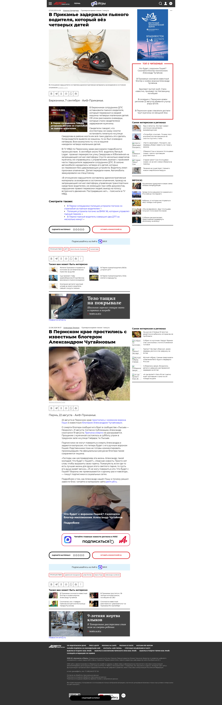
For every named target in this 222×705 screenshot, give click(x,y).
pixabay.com (63, 88)
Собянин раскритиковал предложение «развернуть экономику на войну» (153, 219)
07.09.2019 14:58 (55, 10)
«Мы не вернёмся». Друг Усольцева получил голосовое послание (156, 210)
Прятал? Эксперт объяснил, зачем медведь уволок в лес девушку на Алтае (156, 351)
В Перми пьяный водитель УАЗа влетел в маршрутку (113, 277)
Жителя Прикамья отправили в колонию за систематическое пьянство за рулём (72, 270)
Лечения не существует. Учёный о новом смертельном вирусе (156, 169)
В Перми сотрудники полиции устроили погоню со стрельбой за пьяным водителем (93, 207)
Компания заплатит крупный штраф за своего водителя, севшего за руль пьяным (71, 286)
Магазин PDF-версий (144, 645)
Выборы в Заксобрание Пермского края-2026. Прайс (116, 651)
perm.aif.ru (111, 481)
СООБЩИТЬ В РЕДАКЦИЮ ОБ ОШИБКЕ (81, 653)
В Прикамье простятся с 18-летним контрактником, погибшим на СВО (111, 595)
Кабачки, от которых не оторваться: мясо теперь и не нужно (156, 201)
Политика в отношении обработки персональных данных (86, 677)
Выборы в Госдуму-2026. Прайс (79, 651)
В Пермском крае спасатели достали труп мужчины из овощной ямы (152, 112)
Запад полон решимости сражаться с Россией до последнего (157, 193)
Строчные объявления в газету (137, 648)
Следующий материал (91, 698)
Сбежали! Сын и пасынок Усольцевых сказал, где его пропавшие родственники (158, 153)
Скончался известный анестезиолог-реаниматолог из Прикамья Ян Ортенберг (113, 604)
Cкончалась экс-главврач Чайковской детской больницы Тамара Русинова (72, 604)
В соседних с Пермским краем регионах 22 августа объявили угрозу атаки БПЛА (152, 101)
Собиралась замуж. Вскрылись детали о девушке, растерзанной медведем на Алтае (156, 368)
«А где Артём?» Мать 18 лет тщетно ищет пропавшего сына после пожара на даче (157, 376)
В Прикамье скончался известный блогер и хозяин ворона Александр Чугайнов (153, 81)
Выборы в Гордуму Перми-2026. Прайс (155, 651)
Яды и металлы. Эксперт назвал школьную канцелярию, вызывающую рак (155, 128)
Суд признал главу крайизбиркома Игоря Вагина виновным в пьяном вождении (72, 278)
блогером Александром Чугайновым (102, 423)
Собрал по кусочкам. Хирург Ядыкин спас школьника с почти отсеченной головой (158, 343)
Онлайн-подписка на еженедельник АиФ (83, 648)
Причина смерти (94, 433)
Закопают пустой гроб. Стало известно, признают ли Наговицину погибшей (153, 91)
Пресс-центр (94, 645)
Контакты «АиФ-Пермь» (112, 648)
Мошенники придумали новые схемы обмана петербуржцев (157, 184)
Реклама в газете (126, 645)
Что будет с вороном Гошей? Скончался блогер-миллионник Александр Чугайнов (153, 70)
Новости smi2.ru (57, 320)
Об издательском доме (76, 645)
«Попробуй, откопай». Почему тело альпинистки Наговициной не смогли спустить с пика (157, 136)
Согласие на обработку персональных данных (83, 675)
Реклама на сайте (109, 645)
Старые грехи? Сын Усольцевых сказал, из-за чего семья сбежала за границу (157, 162)
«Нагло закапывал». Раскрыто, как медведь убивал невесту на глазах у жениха (157, 145)
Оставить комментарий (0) (111, 229)
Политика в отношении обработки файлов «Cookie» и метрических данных (92, 679)
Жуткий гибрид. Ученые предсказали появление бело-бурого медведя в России (158, 359)
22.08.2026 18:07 (55, 328)
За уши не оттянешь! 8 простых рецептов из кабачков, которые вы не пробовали (158, 334)
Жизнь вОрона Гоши (57, 402)
